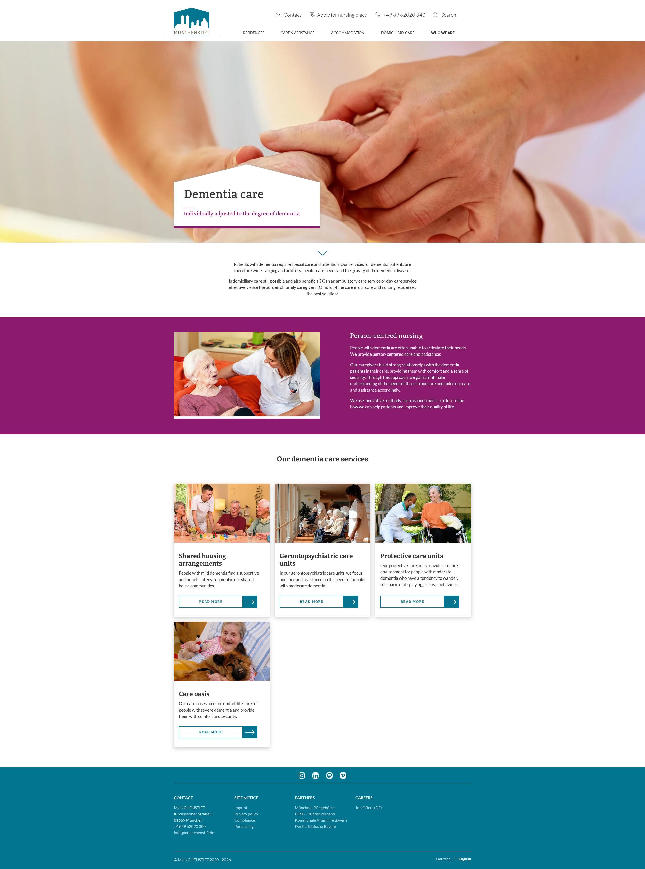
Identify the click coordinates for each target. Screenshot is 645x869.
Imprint (240, 807)
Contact (292, 15)
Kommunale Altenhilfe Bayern (321, 820)
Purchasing (244, 826)
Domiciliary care (397, 32)
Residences (253, 32)
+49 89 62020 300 (190, 826)
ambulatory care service (358, 281)
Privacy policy (246, 813)
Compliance (244, 820)
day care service (401, 281)
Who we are (443, 32)
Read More (211, 602)
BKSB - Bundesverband (315, 813)
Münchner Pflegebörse (315, 807)
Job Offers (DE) (368, 807)
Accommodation (347, 32)
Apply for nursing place (342, 15)
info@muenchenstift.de (194, 832)
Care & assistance (297, 32)
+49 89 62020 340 (404, 15)
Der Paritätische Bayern (315, 826)
